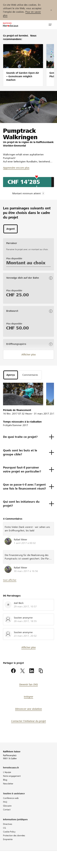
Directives (7, 824)
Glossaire (7, 806)
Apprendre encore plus (16, 167)
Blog (5, 780)
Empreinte (7, 839)
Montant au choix (25, 262)
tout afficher (9, 580)
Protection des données (14, 835)
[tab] (10, 228)
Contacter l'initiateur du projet (28, 721)
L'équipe (7, 772)
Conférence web (11, 798)
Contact (6, 809)
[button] (50, 25)
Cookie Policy (9, 831)
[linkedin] (32, 671)
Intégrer (28, 696)
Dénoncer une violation (28, 708)
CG (4, 828)
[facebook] (13, 671)
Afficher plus (28, 354)
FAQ (5, 802)
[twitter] (22, 671)
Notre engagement (12, 776)
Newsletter (8, 783)
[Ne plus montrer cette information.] (51, 10)
